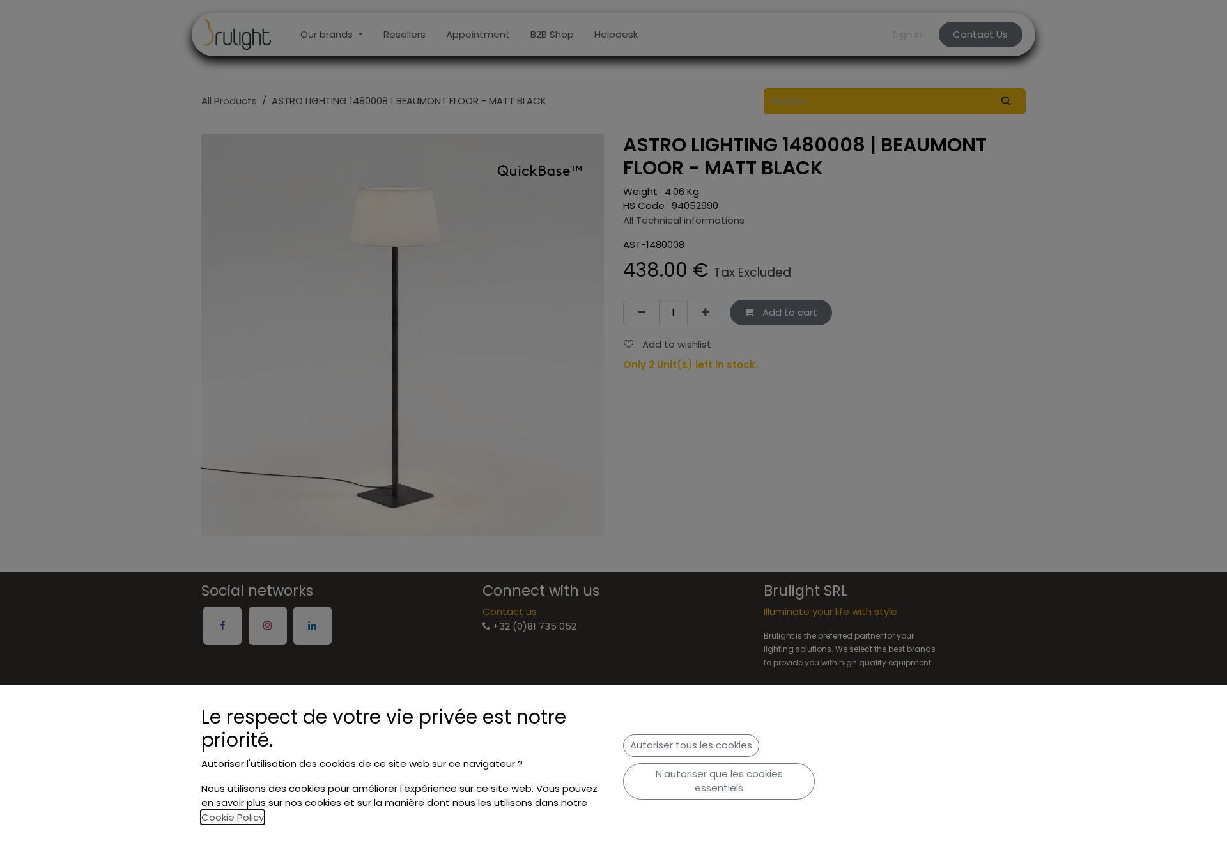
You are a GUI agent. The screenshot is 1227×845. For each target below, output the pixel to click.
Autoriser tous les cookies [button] (691, 745)
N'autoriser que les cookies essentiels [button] (719, 781)
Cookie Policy (232, 817)
